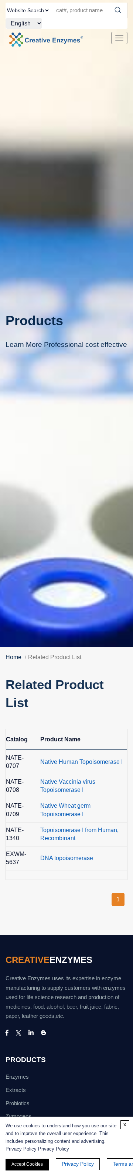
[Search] (118, 10)
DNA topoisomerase (66, 858)
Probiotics (18, 1103)
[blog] (43, 1033)
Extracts (16, 1090)
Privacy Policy (53, 1149)
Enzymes (17, 1077)
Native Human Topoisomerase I (81, 762)
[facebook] (7, 1033)
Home (13, 657)
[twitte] (18, 1033)
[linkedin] (31, 1033)
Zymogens (18, 1116)
